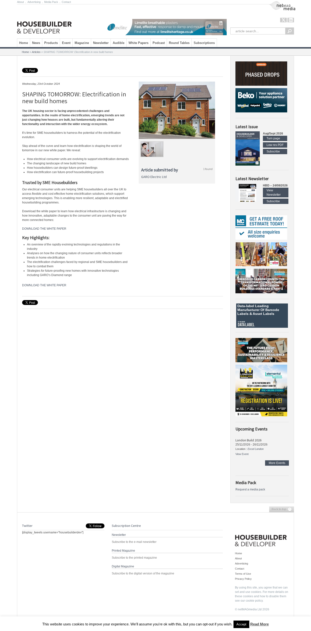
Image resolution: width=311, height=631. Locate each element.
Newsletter (101, 43)
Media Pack (51, 1)
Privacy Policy (243, 578)
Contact (66, 1)
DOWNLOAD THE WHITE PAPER (44, 228)
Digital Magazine (123, 566)
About (20, 1)
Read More (259, 624)
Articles (36, 51)
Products (51, 43)
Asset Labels (263, 314)
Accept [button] (241, 624)
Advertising (34, 1)
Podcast (159, 43)
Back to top (277, 510)
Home (23, 43)
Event (66, 43)
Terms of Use (243, 573)
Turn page (273, 138)
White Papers (138, 43)
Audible (118, 43)
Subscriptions (204, 43)
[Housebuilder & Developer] (44, 20)
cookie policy (254, 600)
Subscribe (273, 151)
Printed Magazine (123, 550)
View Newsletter (274, 192)
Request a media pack (250, 489)
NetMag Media (278, 3)
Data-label (245, 306)
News (36, 43)
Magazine (82, 43)
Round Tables (179, 43)
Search (289, 30)
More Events (277, 463)
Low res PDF (275, 145)
